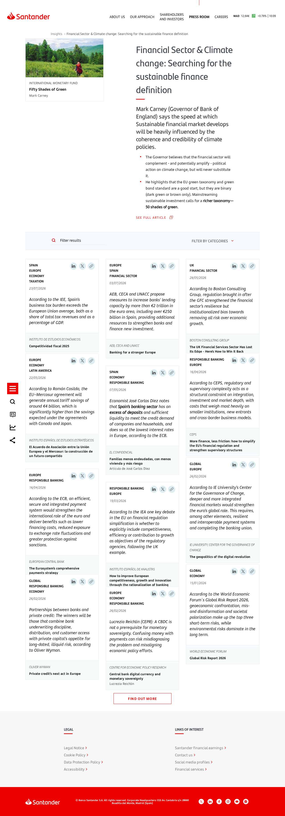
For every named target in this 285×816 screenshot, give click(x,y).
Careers (221, 16)
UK (192, 265)
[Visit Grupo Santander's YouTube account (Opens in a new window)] (237, 801)
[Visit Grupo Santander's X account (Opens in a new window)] (201, 801)
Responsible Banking (127, 382)
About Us (117, 16)
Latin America (40, 370)
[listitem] (12, 388)
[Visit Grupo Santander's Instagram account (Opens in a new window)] (228, 801)
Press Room (199, 16)
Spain (33, 265)
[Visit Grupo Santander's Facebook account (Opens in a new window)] (219, 801)
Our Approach (142, 16)
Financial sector (123, 276)
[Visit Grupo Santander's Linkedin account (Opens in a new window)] (210, 801)
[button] (12, 388)
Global (195, 464)
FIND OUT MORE (142, 698)
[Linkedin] (73, 266)
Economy (36, 276)
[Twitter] (82, 266)
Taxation (36, 281)
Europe (35, 270)
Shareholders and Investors (172, 16)
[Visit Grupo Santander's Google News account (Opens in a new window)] (245, 801)
